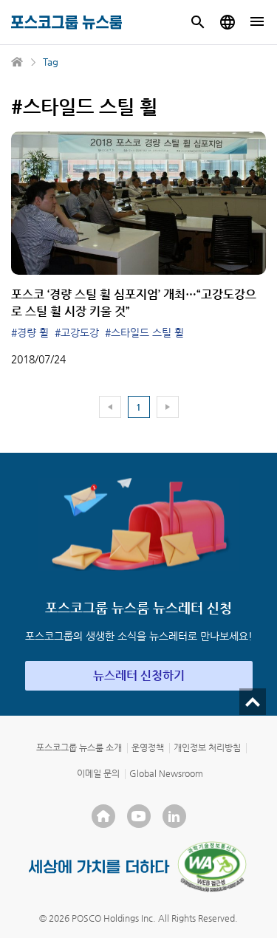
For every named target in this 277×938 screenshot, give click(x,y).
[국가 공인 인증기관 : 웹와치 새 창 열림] (212, 866)
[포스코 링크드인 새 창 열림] (174, 816)
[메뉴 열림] (257, 22)
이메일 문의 (98, 773)
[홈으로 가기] (17, 62)
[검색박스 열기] (198, 22)
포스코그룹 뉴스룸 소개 (79, 747)
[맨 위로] (252, 701)
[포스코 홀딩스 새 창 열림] (103, 816)
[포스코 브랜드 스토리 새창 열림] (99, 867)
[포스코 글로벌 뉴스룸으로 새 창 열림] (227, 22)
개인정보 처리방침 (207, 747)
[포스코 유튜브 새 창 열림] (139, 816)
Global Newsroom (166, 773)
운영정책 (147, 747)
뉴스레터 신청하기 (139, 675)
